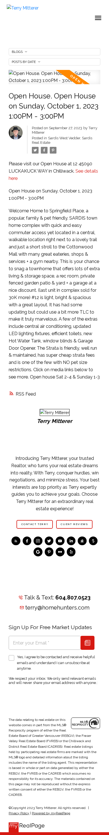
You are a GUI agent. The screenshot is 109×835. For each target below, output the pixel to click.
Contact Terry (34, 524)
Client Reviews (74, 524)
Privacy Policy (19, 813)
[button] (34, 524)
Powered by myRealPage (51, 813)
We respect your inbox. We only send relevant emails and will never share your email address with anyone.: (53, 680)
